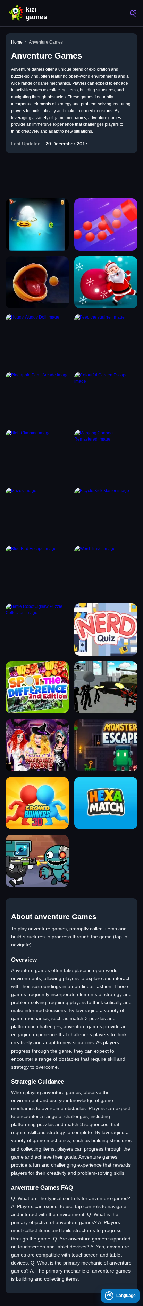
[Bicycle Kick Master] (105, 514)
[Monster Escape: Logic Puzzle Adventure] (105, 745)
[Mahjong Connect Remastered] (105, 456)
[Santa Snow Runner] (105, 282)
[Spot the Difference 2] (37, 687)
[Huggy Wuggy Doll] (37, 340)
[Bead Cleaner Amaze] (105, 224)
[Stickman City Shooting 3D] (105, 687)
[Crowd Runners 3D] (37, 803)
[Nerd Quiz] (105, 629)
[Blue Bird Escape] (37, 571)
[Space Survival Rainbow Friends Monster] (37, 861)
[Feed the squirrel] (105, 340)
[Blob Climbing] (37, 456)
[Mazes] (37, 514)
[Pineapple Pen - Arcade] (37, 398)
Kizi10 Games (38, 13)
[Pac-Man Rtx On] (37, 282)
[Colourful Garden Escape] (105, 398)
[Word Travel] (105, 571)
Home (17, 42)
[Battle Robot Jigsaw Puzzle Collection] (37, 629)
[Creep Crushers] (37, 224)
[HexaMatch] (105, 803)
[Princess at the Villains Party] (37, 745)
